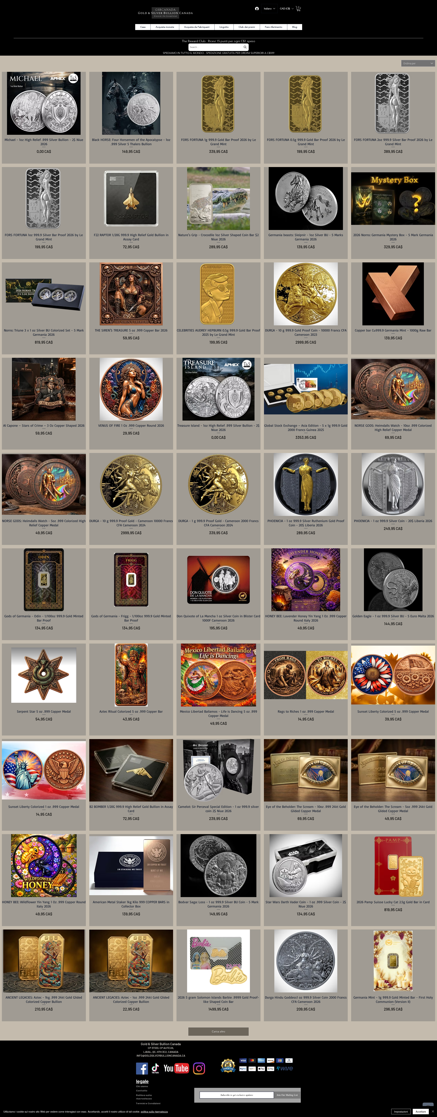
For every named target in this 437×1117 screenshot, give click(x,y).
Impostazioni (401, 1111)
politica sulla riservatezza (154, 1111)
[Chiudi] (433, 1111)
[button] (287, 9)
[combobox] (218, 47)
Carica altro (218, 1031)
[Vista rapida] (44, 103)
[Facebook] (142, 1069)
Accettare (421, 1111)
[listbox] (287, 9)
